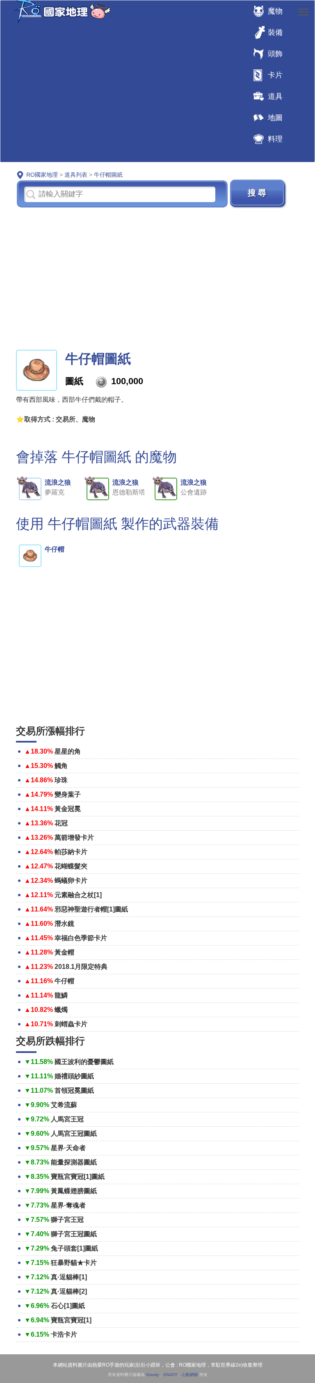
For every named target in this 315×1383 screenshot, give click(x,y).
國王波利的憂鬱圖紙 (84, 1061)
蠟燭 (61, 1009)
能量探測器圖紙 (74, 1162)
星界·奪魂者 (68, 1205)
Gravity (152, 1374)
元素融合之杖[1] (78, 894)
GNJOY (170, 1374)
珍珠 (61, 780)
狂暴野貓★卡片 (74, 1262)
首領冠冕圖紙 (74, 1090)
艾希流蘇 (64, 1104)
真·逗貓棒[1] (69, 1277)
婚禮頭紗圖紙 (74, 1076)
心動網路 (190, 1374)
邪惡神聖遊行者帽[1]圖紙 (91, 909)
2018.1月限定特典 (81, 966)
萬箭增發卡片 (74, 837)
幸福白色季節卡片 (81, 937)
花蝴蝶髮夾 (71, 866)
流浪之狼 (58, 482)
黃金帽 (64, 952)
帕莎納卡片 (71, 851)
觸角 (61, 765)
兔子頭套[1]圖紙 (74, 1248)
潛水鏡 (64, 923)
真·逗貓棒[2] (69, 1291)
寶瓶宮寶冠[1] (71, 1320)
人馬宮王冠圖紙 (74, 1133)
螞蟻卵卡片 (71, 880)
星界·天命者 (68, 1147)
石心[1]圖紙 (68, 1305)
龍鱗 (61, 995)
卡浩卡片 (64, 1334)
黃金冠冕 (68, 808)
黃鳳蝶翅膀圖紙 (74, 1190)
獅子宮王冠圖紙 (74, 1233)
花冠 (61, 823)
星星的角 (68, 751)
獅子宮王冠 (67, 1219)
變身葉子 (68, 794)
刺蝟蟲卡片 (71, 1024)
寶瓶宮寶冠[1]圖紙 (78, 1176)
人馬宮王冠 (67, 1119)
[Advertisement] (157, 278)
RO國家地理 (60, 11)
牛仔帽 (54, 549)
